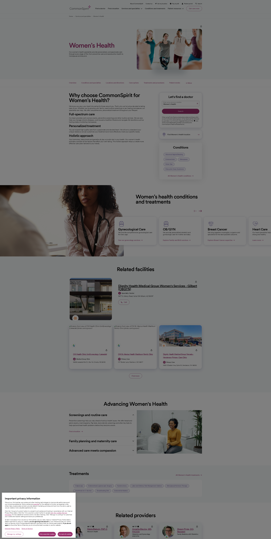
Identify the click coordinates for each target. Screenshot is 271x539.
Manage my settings (14, 534)
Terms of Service (27, 528)
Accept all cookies (65, 534)
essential (36, 504)
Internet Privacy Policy (12, 528)
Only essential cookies (47, 534)
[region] (39, 515)
